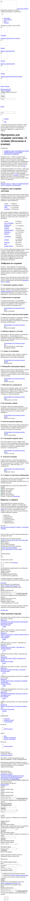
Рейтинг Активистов (10, 737)
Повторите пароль (6, 847)
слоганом (15, 174)
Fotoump (6, 228)
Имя (2, 863)
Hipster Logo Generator (7, 225)
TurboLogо (7, 205)
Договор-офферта (15, 778)
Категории (7, 18)
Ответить (15, 562)
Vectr (5, 244)
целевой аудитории (6, 291)
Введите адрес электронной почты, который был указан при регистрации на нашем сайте (14, 826)
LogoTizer (7, 209)
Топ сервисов (8, 19)
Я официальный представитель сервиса (14, 873)
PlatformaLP (25, 280)
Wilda (5, 207)
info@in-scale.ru (8, 729)
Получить (3, 583)
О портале (7, 718)
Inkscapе (6, 234)
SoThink (6, 240)
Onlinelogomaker (8, 230)
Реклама (6, 22)
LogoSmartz (7, 236)
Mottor (8, 281)
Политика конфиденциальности (10, 775)
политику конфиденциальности (19, 875)
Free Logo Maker (9, 223)
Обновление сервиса (6, 755)
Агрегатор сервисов (22, 8)
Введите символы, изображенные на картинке (14, 817)
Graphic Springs (8, 246)
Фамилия (3, 865)
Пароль (3, 867)
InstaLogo (7, 242)
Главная (6, 118)
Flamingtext (7, 232)
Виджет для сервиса (9, 739)
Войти (2, 880)
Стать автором (8, 721)
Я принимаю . (16, 875)
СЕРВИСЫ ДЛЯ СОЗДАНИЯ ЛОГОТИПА (16, 151)
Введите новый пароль (7, 842)
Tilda (2, 281)
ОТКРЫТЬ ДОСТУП (22, 593)
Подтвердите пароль (6, 870)
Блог (5, 21)
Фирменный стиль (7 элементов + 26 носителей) (14, 184)
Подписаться (16, 496)
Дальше (3, 808)
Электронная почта (6, 805)
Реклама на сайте (9, 720)
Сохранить (4, 850)
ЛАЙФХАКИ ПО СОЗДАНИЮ (13, 152)
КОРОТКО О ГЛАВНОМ (11, 154)
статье (24, 166)
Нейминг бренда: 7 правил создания (11, 183)
